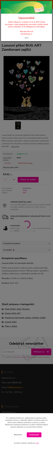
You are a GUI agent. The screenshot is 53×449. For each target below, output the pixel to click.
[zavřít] (47, 5)
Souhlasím (34, 434)
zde (37, 443)
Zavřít (26, 38)
